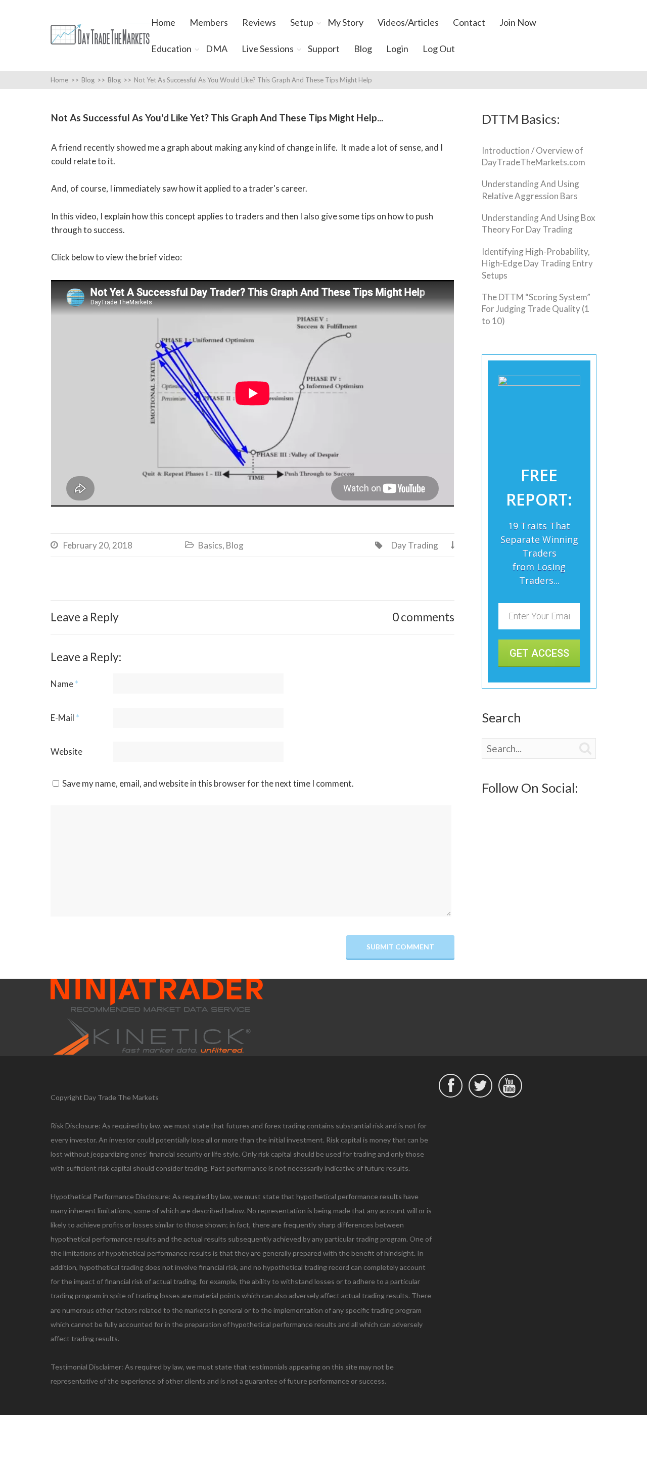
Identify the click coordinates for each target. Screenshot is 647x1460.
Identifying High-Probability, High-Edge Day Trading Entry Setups (537, 263)
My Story (345, 22)
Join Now (517, 22)
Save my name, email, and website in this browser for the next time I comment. (208, 783)
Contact (469, 22)
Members (209, 22)
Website (66, 751)
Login (397, 48)
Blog (363, 48)
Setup (301, 22)
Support (324, 48)
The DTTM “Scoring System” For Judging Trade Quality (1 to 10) (536, 309)
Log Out (439, 48)
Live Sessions (268, 48)
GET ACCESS (539, 653)
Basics (210, 545)
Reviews (259, 22)
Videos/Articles (408, 22)
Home (163, 22)
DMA (216, 48)
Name (64, 683)
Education (171, 48)
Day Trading (414, 545)
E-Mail (65, 717)
